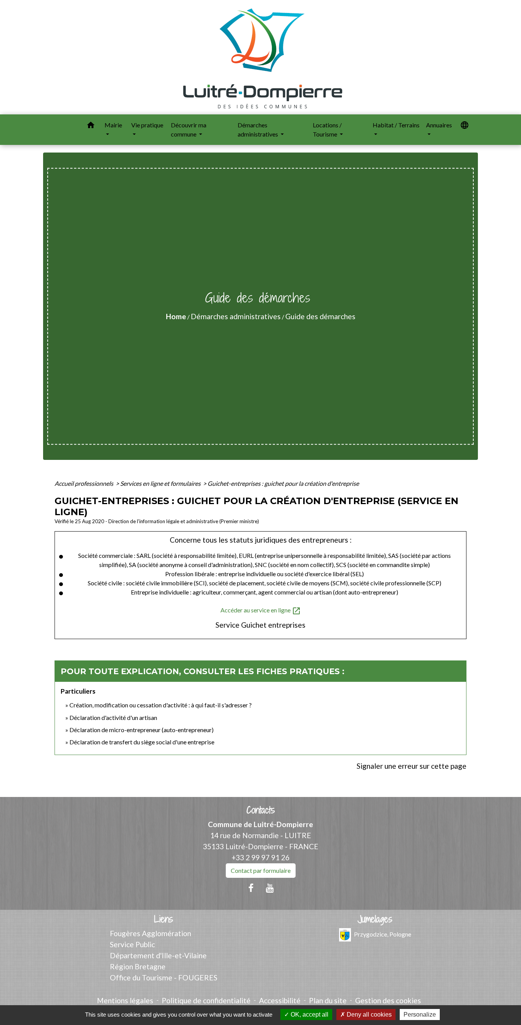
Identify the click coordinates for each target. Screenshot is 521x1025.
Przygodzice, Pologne (382, 934)
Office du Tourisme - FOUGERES (163, 977)
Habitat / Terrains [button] (396, 125)
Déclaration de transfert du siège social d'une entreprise (141, 741)
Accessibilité (280, 1000)
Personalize (420, 1014)
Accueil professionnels (84, 483)
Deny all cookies (368, 1014)
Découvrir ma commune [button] (188, 129)
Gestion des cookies (388, 1000)
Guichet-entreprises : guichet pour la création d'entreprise (283, 483)
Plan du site (328, 1000)
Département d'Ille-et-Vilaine (158, 955)
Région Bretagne (138, 966)
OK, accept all (308, 1014)
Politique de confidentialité (206, 1000)
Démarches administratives (236, 316)
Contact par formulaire (261, 870)
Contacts (260, 810)
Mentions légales (125, 1000)
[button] (90, 126)
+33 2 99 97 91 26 (260, 857)
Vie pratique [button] (147, 125)
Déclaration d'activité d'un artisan (113, 717)
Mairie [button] (113, 125)
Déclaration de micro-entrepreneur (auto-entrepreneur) (141, 729)
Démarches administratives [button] (258, 129)
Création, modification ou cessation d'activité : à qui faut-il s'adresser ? (160, 705)
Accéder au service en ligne (260, 610)
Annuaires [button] (439, 125)
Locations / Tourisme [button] (327, 129)
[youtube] (270, 888)
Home (176, 316)
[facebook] (251, 888)
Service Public (132, 944)
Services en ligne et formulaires (161, 483)
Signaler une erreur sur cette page (411, 766)
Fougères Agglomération (150, 933)
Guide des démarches (320, 316)
